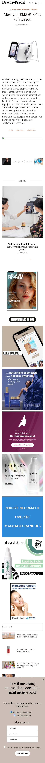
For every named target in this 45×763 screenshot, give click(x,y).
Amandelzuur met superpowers (25, 650)
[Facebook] (33, 3)
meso (12, 130)
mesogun (20, 130)
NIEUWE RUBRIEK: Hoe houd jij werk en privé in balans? (28, 665)
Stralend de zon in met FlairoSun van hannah (27, 635)
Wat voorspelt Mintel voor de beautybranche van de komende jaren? (22, 247)
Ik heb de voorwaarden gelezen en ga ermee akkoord (23, 747)
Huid (9, 9)
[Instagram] (30, 3)
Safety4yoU (32, 130)
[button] (14, 260)
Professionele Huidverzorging (25, 9)
